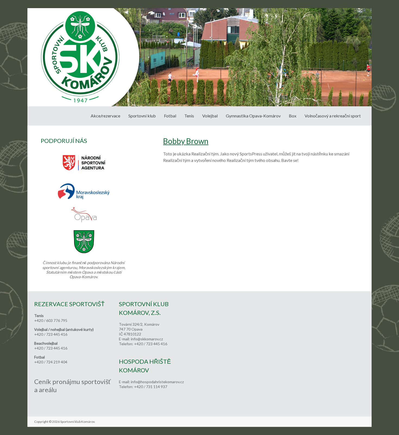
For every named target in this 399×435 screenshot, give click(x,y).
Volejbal (210, 115)
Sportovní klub (142, 115)
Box (292, 115)
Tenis (189, 115)
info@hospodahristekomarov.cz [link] (157, 381)
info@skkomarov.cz (147, 339)
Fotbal (170, 115)
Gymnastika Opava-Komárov (253, 115)
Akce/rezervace (105, 115)
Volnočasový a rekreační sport (333, 115)
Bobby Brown (185, 141)
